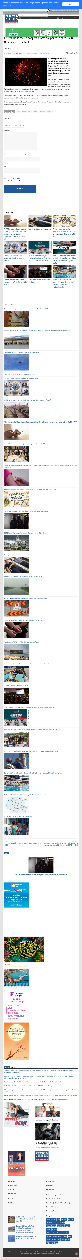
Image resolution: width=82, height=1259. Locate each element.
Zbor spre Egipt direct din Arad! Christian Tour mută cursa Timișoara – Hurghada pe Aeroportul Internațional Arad (37, 330)
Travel (48, 1239)
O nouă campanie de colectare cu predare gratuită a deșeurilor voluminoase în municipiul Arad (31, 664)
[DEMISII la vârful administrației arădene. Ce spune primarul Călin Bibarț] (16, 543)
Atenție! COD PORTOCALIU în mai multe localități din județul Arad (23, 576)
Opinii (48, 1229)
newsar (24, 111)
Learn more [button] (7, 5)
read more (41, 877)
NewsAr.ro (46, 53)
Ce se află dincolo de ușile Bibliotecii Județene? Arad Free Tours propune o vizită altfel (39, 258)
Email (24, 155)
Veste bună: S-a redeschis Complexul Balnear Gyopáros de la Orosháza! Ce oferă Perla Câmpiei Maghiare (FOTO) (39, 1099)
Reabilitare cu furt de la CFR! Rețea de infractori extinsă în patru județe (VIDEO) (27, 400)
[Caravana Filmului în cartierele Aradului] (16, 696)
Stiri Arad (42, 111)
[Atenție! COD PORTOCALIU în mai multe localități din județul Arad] (16, 586)
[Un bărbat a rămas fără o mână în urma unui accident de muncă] (16, 362)
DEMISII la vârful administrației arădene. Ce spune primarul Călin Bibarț (25, 533)
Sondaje (49, 1236)
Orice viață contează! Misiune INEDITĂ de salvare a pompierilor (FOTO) (22, 844)
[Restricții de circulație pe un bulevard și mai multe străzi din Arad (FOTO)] (16, 608)
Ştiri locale (55, 1243)
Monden (67, 1226)
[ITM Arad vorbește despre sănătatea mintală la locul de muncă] (16, 388)
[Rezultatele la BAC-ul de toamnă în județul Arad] (16, 826)
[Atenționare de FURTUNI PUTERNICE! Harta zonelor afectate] (16, 652)
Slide (32, 53)
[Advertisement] (40, 203)
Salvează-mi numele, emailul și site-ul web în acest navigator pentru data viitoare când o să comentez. (19, 180)
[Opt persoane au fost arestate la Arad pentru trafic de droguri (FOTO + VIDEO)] (16, 521)
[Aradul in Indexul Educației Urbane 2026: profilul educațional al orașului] (16, 805)
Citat (58, 1219)
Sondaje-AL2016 (57, 1236)
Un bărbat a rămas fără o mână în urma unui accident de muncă (22, 352)
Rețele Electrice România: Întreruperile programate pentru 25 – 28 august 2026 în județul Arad (31, 751)
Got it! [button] (71, 4)
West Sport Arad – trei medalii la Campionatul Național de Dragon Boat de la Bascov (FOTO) (30, 729)
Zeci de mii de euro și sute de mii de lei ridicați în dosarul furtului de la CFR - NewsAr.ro (26, 1070)
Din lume (64, 1219)
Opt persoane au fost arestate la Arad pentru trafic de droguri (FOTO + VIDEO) (27, 511)
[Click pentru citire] (34, 18)
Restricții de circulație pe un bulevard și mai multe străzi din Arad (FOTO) (25, 598)
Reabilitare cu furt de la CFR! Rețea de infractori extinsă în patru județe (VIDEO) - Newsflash (28, 1076)
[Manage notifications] (76, 1253)
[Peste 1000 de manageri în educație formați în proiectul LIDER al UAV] (16, 454)
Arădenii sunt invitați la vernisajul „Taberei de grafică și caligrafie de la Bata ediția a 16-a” (64, 232)
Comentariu (7, 130)
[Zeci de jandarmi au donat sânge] (16, 565)
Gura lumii (60, 1226)
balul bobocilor (51, 1219)
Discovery (28, 53)
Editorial (62, 1222)
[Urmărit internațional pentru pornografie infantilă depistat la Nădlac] (16, 630)
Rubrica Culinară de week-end (55, 1233)
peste (29, 111)
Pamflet (54, 1229)
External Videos (51, 1226)
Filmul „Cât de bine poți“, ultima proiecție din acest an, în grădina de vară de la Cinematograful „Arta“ (64, 259)
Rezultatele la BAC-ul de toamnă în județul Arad (18, 816)
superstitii (50, 111)
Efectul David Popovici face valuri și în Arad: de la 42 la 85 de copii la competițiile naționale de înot (63, 283)
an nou (18, 111)
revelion (35, 111)
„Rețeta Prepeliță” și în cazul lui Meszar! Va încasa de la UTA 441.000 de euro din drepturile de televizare (37, 1082)
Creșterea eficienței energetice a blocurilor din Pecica (20, 374)
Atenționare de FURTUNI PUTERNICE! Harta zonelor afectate (21, 642)
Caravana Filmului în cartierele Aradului (16, 686)
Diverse (56, 1222)
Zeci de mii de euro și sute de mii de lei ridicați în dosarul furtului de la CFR (26, 309)
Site (5, 166)
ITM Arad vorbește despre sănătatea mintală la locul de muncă (14, 258)
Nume (5, 155)
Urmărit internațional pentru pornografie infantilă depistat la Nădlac (15, 282)
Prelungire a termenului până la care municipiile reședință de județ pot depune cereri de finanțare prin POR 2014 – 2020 (60, 844)
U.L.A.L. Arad (56, 1239)
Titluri (36, 53)
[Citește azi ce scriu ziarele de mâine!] (11, 22)
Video (48, 1243)
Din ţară (23, 53)
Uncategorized (65, 1239)
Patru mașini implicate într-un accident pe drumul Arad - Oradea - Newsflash (24, 1090)
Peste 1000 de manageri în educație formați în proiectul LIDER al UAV (24, 444)
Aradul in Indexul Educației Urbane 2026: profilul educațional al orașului (25, 795)
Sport (65, 1236)
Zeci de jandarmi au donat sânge (39, 229)
